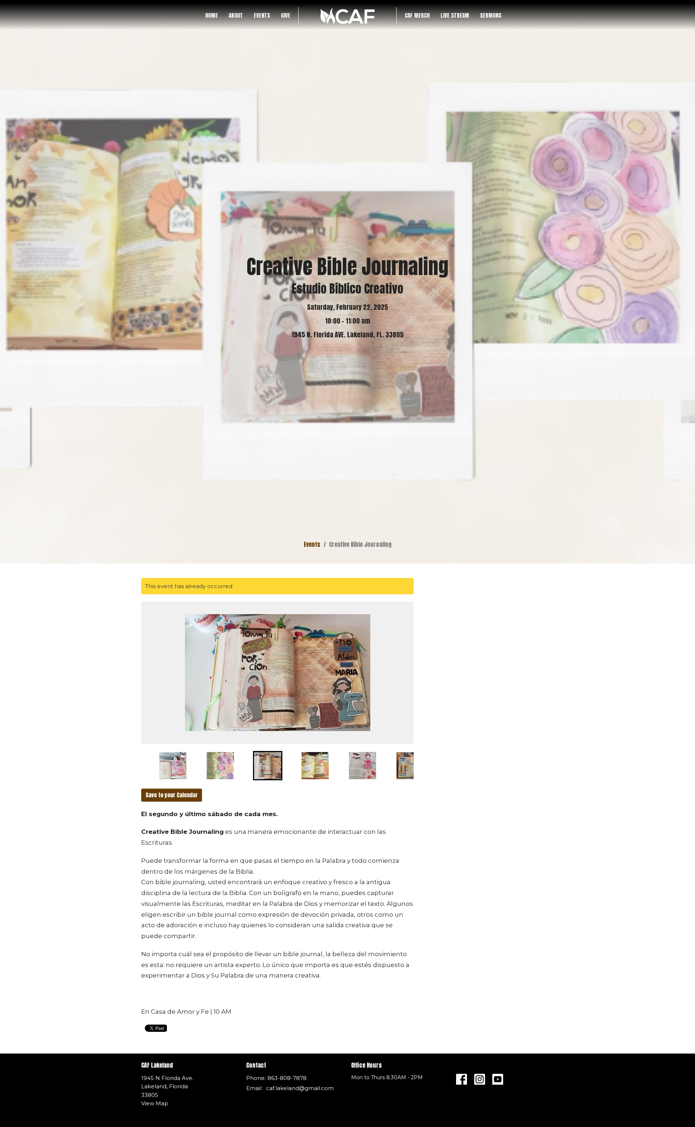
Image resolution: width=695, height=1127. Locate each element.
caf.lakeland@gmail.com (300, 1088)
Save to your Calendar (172, 795)
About (236, 15)
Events (262, 15)
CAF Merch (417, 15)
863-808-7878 (287, 1078)
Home (211, 15)
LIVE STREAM (455, 15)
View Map (154, 1103)
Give (285, 15)
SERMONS (490, 15)
